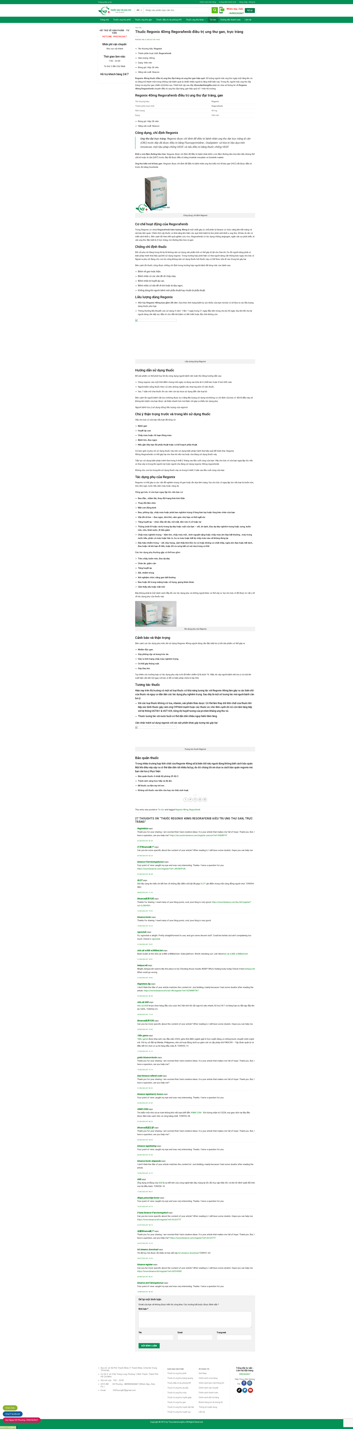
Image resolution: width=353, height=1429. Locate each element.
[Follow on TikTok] (239, 1390)
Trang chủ (104, 19)
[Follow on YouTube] (250, 1390)
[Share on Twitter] (190, 799)
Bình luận (143, 1309)
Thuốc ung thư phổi (122, 19)
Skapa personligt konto (148, 1198)
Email (180, 1332)
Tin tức (213, 19)
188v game (142, 1035)
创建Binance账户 (145, 1231)
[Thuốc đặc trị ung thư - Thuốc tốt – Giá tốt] (115, 10)
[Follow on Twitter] (244, 1390)
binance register (145, 1264)
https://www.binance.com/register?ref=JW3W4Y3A (161, 869)
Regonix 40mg (181, 809)
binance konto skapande (149, 1161)
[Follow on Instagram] (249, 1383)
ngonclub (141, 932)
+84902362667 (236, 13)
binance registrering (146, 1146)
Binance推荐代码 (145, 898)
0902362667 (244, 1374)
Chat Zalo (10, 1408)
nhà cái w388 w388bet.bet (150, 950)
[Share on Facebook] (185, 799)
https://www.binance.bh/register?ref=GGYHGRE (159, 1271)
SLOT (139, 880)
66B (139, 1179)
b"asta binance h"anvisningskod (152, 1212)
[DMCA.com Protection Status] (8, 1427)
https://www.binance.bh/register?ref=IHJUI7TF (159, 1219)
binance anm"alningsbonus (150, 1283)
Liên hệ (248, 19)
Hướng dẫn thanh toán (227, 2)
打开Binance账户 (145, 847)
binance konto (144, 917)
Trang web (221, 1332)
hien (158, 40)
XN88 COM (142, 1109)
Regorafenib (194, 809)
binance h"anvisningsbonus (150, 862)
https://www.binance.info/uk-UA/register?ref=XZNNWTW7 (171, 990)
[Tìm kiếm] (215, 10)
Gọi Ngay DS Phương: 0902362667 (21, 1420)
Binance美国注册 (145, 1127)
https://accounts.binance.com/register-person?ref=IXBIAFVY (198, 835)
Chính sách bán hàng (208, 2)
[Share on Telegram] (205, 799)
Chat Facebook (12, 1414)
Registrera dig (143, 984)
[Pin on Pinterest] (200, 799)
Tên (140, 1332)
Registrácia (142, 828)
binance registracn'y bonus (150, 1094)
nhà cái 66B (143, 1002)
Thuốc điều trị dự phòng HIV (169, 19)
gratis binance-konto (147, 1057)
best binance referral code (149, 1076)
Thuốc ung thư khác (195, 19)
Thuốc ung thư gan (143, 19)
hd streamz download (147, 1249)
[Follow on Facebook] (244, 1383)
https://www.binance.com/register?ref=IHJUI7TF (193, 1238)
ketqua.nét (142, 965)
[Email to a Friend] (195, 799)
